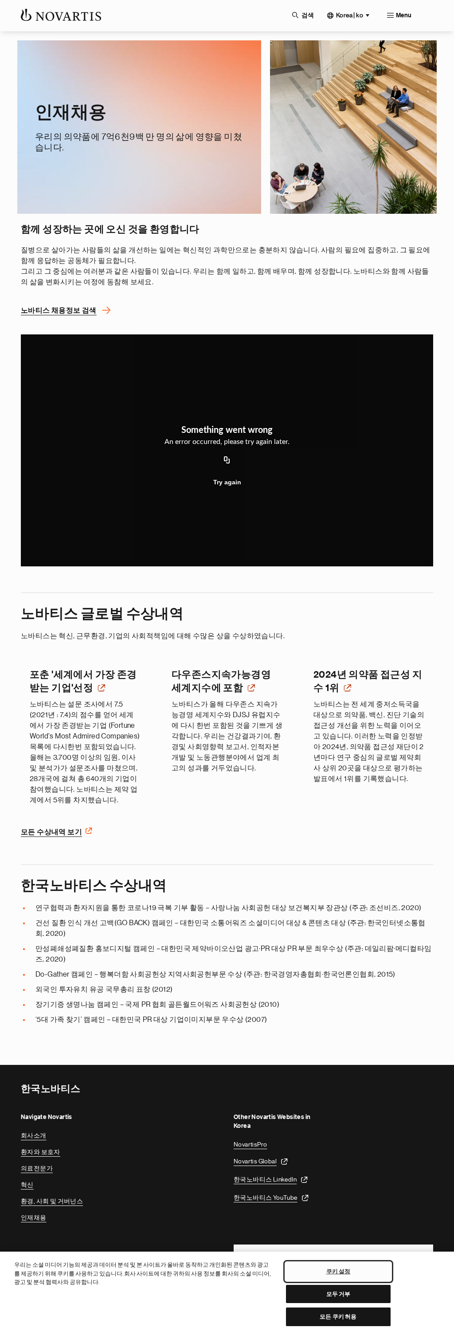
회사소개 (34, 1135)
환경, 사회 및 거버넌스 (52, 1201)
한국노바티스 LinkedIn (265, 1179)
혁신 (27, 1185)
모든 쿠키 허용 (338, 1316)
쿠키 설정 (338, 1271)
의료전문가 (37, 1168)
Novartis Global (255, 1161)
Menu (403, 15)
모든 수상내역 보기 (51, 832)
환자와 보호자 (40, 1152)
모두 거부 (338, 1294)
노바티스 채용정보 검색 (59, 310)
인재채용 (34, 1217)
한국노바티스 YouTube (265, 1197)
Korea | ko (349, 15)
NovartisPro (250, 1144)
